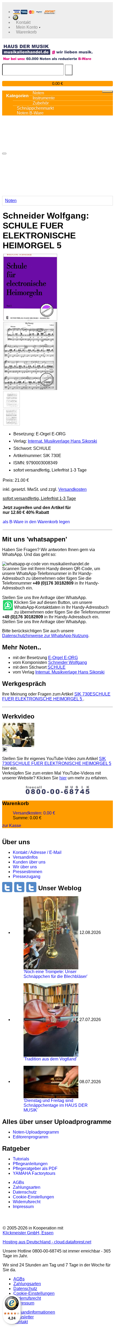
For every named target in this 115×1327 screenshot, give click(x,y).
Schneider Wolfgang (67, 662)
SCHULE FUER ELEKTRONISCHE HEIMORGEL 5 (56, 696)
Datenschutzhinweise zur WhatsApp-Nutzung (45, 635)
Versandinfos (25, 857)
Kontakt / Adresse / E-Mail (37, 852)
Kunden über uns (29, 862)
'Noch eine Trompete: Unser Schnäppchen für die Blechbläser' (55, 974)
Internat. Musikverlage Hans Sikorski (62, 441)
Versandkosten (72, 489)
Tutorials (21, 1159)
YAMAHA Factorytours (34, 1173)
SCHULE (57, 667)
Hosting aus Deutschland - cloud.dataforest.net (47, 1242)
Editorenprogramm (30, 1137)
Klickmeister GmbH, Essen (28, 1233)
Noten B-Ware (30, 113)
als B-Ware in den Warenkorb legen (36, 521)
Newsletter (23, 1317)
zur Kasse (11, 825)
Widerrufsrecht (26, 1201)
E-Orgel (63, 657)
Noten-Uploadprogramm (36, 1132)
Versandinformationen (34, 1312)
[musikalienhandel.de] (47, 49)
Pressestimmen (27, 871)
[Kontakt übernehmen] (7, 605)
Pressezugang (26, 876)
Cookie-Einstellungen (33, 1197)
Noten (11, 200)
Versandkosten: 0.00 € (34, 813)
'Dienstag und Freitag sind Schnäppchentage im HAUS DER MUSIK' (56, 1105)
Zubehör (41, 103)
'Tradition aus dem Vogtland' (50, 1059)
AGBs (18, 1182)
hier (63, 778)
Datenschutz (25, 1192)
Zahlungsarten (26, 1187)
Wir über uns (25, 867)
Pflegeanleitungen (30, 1163)
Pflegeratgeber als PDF (35, 1168)
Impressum (23, 1206)
